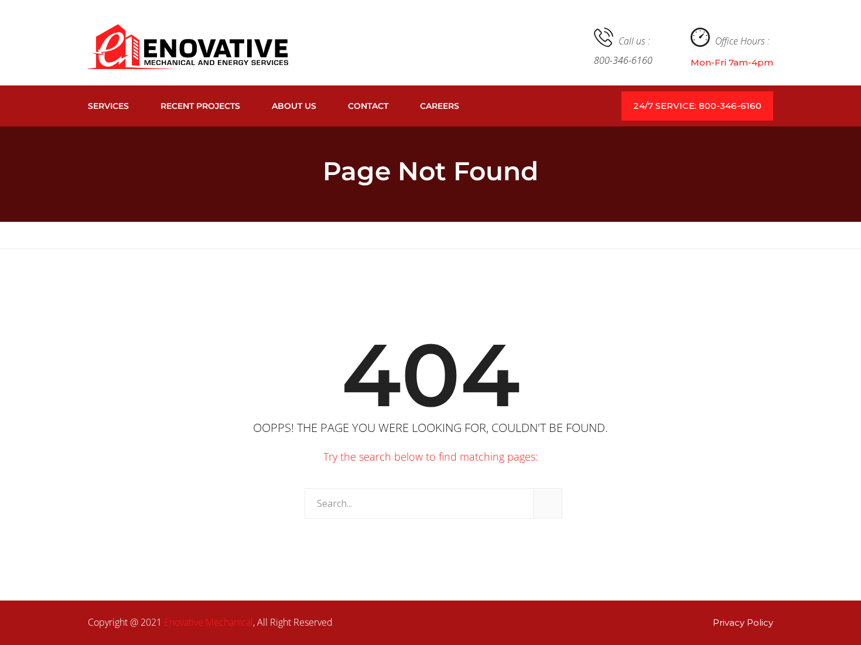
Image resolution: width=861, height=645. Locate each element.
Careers (439, 106)
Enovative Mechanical (208, 622)
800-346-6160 (623, 60)
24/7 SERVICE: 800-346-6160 (697, 105)
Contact (368, 106)
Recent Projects (200, 106)
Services (108, 106)
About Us (294, 106)
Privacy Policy (743, 622)
